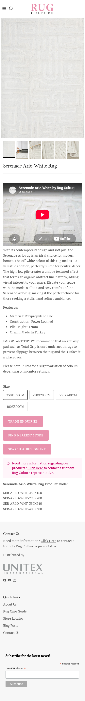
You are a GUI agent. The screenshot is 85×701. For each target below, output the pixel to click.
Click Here (35, 468)
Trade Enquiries (23, 421)
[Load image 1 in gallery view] (42, 78)
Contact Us (11, 632)
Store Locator (13, 618)
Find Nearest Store (25, 435)
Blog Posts (10, 625)
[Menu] (4, 8)
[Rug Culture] (42, 8)
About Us (10, 604)
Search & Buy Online (27, 449)
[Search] (13, 8)
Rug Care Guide (15, 611)
